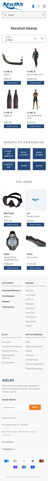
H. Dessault (31, 317)
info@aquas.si (8, 449)
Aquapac (30, 303)
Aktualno (6, 342)
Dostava (29, 355)
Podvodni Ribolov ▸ (11, 290)
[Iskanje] (42, 38)
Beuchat (30, 290)
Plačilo (29, 351)
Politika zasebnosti (35, 364)
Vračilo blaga (32, 359)
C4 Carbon (31, 295)
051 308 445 (7, 442)
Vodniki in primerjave (12, 346)
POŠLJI (35, 407)
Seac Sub (30, 312)
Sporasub (30, 308)
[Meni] (44, 6)
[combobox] (24, 15)
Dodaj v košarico (12, 83)
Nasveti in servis (9, 351)
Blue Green (31, 321)
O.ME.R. (29, 299)
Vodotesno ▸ (8, 307)
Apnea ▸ (6, 301)
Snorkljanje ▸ (8, 296)
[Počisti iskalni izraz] (35, 38)
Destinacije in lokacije (8, 356)
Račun (33, 6)
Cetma (29, 326)
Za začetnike (8, 362)
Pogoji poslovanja (34, 346)
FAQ (28, 342)
